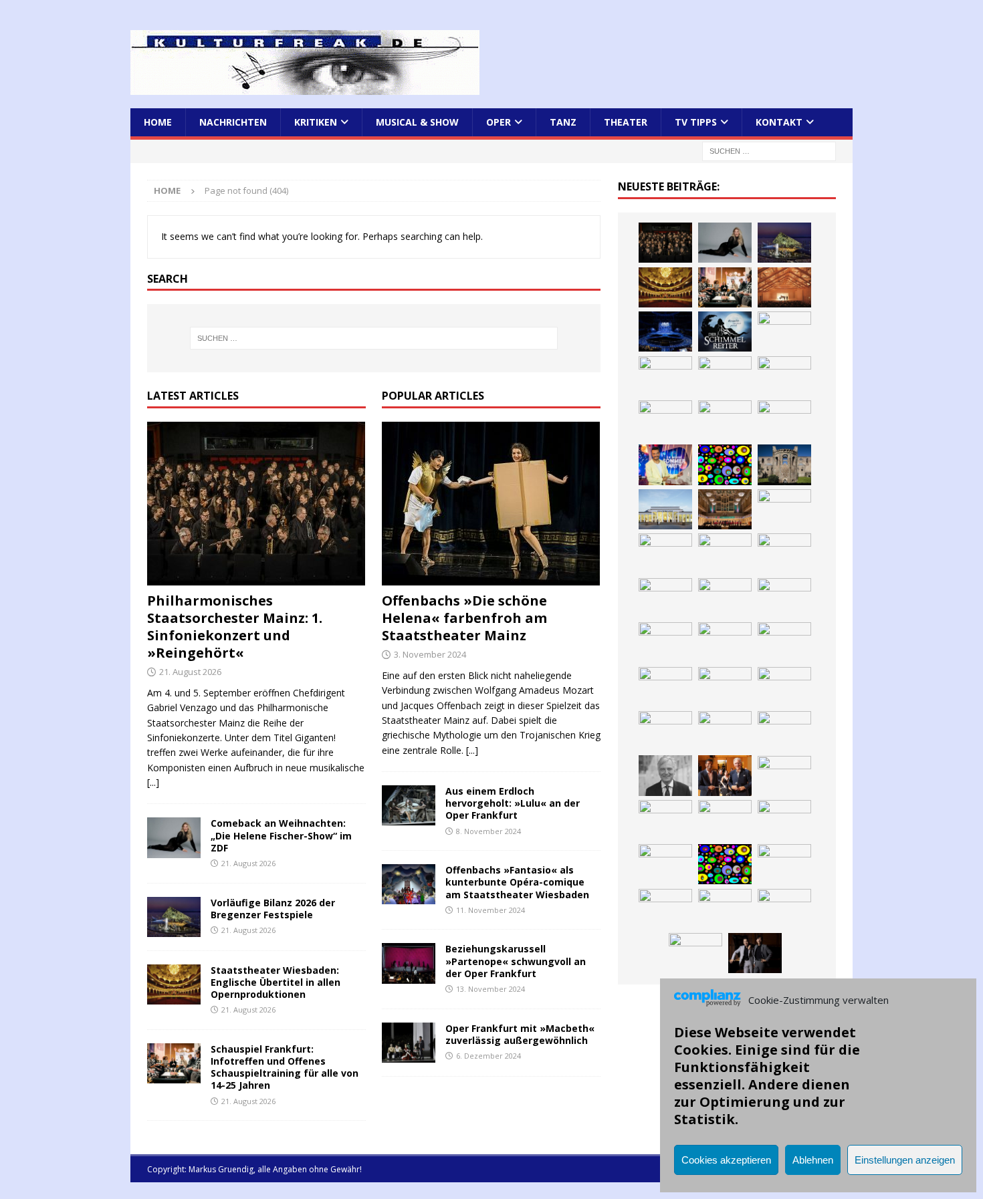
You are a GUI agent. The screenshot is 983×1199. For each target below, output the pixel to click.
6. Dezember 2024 (488, 1056)
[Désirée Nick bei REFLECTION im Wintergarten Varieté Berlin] (695, 953)
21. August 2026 (190, 672)
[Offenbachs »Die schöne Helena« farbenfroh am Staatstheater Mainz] (491, 503)
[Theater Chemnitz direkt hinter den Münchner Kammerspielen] (784, 642)
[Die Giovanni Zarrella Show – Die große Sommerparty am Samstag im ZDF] (665, 464)
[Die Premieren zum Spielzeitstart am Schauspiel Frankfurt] (725, 420)
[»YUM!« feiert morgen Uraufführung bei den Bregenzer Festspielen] (725, 376)
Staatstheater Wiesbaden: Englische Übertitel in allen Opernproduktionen (275, 982)
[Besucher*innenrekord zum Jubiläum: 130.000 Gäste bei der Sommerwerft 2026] (725, 731)
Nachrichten (233, 122)
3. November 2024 (430, 654)
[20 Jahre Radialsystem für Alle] (784, 909)
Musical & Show (417, 122)
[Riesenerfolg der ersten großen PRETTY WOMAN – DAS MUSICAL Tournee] (665, 376)
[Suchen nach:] (769, 150)
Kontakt (779, 122)
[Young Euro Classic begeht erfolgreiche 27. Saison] (725, 509)
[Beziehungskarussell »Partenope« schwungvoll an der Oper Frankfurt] (408, 963)
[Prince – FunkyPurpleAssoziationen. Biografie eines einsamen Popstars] (784, 331)
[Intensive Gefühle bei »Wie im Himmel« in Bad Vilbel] (784, 509)
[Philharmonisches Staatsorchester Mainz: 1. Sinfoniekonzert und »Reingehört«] (256, 503)
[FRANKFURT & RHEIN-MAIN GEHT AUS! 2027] (725, 598)
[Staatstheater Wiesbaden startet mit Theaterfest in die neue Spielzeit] (665, 420)
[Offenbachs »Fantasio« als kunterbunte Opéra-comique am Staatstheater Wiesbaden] (408, 884)
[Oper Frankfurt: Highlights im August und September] (725, 642)
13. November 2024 (490, 989)
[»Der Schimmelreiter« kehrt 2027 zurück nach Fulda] (725, 331)
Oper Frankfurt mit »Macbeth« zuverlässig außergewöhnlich (519, 1034)
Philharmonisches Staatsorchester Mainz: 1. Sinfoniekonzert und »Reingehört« (234, 626)
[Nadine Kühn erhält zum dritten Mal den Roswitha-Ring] (725, 464)
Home (158, 122)
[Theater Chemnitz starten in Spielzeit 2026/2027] (784, 598)
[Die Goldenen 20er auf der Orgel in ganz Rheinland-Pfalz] (665, 731)
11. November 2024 (490, 910)
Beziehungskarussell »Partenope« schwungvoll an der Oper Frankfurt (515, 960)
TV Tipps (696, 122)
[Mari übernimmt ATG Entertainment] (665, 331)
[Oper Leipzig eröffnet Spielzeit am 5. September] (725, 909)
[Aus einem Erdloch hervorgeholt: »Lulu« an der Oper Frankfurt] (408, 805)
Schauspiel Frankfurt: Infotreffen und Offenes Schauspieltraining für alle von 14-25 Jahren (284, 1067)
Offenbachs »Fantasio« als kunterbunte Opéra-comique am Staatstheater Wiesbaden (517, 881)
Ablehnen (812, 1160)
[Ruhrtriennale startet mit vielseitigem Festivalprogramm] (665, 642)
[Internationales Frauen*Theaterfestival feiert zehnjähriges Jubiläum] (725, 553)
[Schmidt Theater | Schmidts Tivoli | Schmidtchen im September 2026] (665, 553)
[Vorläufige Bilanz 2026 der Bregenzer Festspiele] (174, 917)
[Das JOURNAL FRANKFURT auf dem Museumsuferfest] (784, 687)
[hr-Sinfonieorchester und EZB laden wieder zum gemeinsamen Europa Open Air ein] (784, 731)
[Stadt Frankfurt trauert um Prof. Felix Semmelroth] (665, 775)
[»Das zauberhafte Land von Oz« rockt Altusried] (784, 776)
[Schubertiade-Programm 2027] (784, 287)
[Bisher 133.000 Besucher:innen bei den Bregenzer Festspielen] (784, 864)
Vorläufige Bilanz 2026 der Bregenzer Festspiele (273, 908)
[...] (153, 782)
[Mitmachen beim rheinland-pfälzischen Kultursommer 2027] (725, 864)
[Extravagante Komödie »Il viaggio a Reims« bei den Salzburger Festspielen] (725, 820)
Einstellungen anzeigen (905, 1160)
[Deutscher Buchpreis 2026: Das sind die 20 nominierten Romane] (725, 687)
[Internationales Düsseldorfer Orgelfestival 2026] (665, 820)
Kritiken (315, 122)
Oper (498, 122)
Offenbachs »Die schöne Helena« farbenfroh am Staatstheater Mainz (464, 617)
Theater (625, 122)
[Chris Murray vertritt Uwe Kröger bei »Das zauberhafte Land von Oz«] (784, 820)
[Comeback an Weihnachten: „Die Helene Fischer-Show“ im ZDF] (174, 837)
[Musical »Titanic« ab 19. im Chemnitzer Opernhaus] (784, 420)
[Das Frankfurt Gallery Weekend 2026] (784, 376)
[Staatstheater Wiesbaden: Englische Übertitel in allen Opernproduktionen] (174, 984)
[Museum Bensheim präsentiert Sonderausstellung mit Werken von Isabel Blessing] (665, 909)
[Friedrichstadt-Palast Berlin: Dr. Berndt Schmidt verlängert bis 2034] (665, 598)
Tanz (563, 122)
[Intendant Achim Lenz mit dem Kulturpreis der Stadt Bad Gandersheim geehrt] (784, 553)
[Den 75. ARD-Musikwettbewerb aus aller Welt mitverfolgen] (665, 864)
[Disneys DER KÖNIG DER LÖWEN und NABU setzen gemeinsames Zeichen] (665, 687)
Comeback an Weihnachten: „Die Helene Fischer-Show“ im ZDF (281, 835)
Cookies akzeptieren (726, 1160)
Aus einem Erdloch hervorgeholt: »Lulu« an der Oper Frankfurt (512, 803)
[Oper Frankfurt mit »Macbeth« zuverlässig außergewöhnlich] (408, 1043)
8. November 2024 (488, 831)
